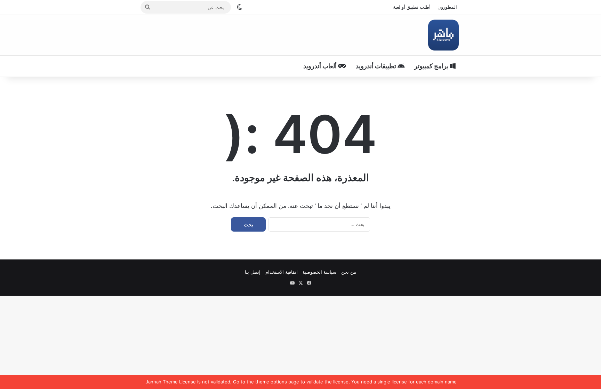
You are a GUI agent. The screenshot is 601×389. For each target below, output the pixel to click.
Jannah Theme (162, 381)
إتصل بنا (253, 272)
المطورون (447, 7)
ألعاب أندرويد (320, 66)
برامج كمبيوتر (432, 66)
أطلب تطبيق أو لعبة (412, 7)
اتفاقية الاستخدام (281, 272)
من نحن (348, 272)
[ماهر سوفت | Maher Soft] (443, 35)
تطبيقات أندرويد (377, 66)
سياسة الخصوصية (319, 272)
